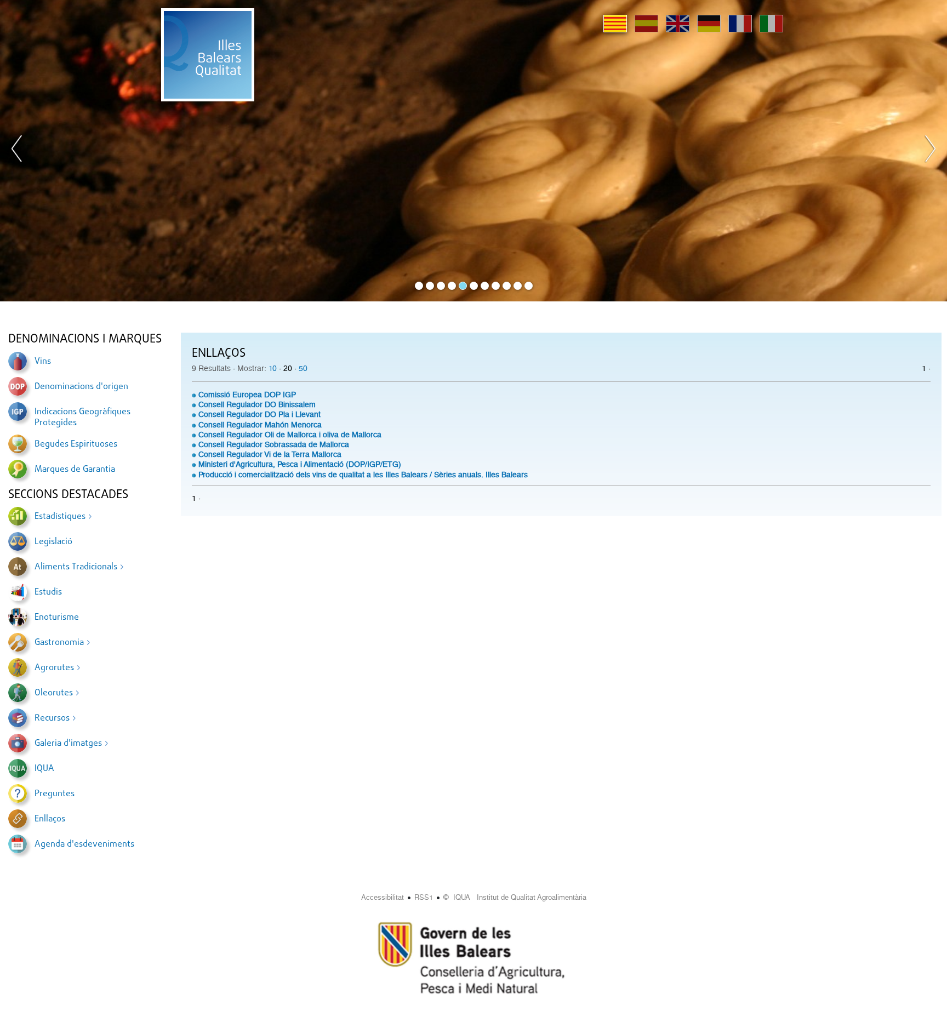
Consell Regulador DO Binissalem (257, 404)
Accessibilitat (382, 897)
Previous (17, 151)
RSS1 (423, 897)
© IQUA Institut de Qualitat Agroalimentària (514, 897)
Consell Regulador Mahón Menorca (260, 424)
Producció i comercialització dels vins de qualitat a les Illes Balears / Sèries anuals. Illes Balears (363, 474)
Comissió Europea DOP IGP (247, 394)
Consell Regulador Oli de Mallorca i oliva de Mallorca (289, 434)
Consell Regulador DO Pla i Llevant (259, 414)
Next (930, 151)
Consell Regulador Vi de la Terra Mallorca (269, 454)
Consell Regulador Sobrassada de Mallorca (273, 444)
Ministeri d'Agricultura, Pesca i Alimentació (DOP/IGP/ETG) (299, 464)
